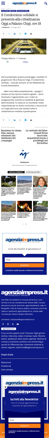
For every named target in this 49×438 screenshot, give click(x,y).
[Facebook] (3, 33)
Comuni (13, 11)
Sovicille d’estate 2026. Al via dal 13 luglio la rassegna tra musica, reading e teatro (24, 215)
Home (2, 8)
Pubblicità (6, 366)
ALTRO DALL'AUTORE (33, 172)
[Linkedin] (14, 33)
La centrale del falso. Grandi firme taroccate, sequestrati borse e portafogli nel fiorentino (37, 136)
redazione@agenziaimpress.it (22, 319)
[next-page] (26, 224)
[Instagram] (8, 324)
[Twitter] (9, 33)
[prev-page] (23, 224)
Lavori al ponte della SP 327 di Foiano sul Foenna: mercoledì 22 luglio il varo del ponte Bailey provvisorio (24, 191)
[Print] (31, 33)
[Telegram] (25, 33)
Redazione (6, 27)
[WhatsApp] (20, 33)
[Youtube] (18, 324)
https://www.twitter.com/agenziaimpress (24, 165)
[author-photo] (24, 154)
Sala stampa (5, 11)
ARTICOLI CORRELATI (16, 172)
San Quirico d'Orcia (23, 11)
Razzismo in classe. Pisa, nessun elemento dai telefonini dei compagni (11, 135)
